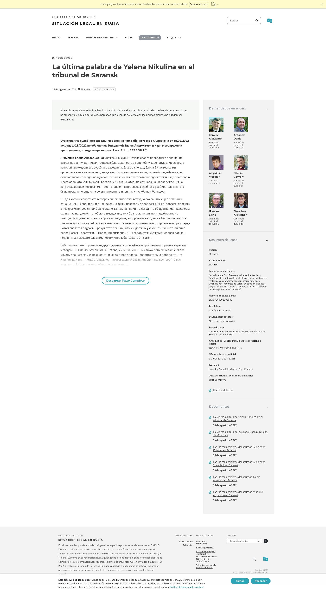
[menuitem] (56, 37)
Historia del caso (223, 390)
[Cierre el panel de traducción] (322, 4)
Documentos (150, 37)
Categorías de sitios (239, 541)
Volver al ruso (198, 4)
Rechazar (261, 581)
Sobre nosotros (185, 541)
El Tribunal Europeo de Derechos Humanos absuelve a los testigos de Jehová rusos (206, 556)
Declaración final (105, 89)
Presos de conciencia (101, 37)
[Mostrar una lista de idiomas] (215, 4)
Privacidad (188, 545)
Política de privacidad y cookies (186, 587)
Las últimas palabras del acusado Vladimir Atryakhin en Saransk (238, 493)
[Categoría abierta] (266, 541)
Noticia (73, 37)
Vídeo (129, 37)
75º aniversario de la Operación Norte (206, 566)
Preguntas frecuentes (201, 542)
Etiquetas (174, 37)
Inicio (56, 37)
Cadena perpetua (205, 548)
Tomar (240, 581)
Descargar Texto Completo (125, 280)
